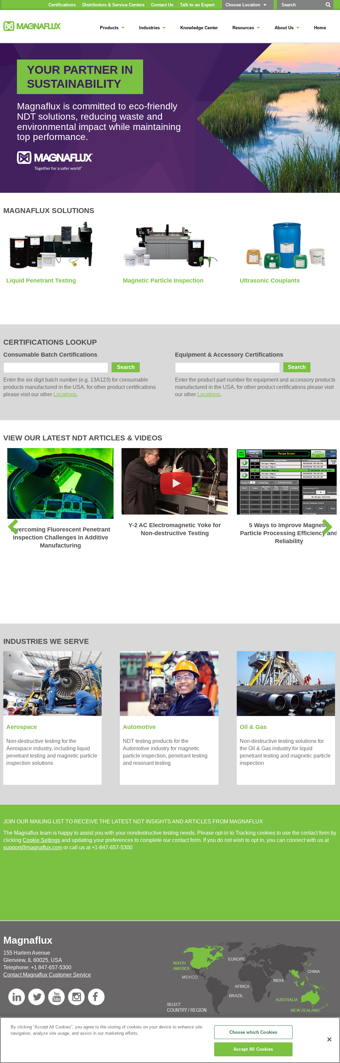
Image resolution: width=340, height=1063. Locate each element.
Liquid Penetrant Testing (41, 280)
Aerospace (21, 727)
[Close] (329, 1039)
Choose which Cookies (253, 1032)
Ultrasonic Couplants (270, 280)
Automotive (139, 727)
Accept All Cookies (253, 1049)
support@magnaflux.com (32, 847)
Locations (64, 394)
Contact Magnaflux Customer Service (47, 975)
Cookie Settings (41, 840)
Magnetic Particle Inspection (163, 280)
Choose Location (242, 4)
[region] (170, 1040)
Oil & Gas (253, 727)
